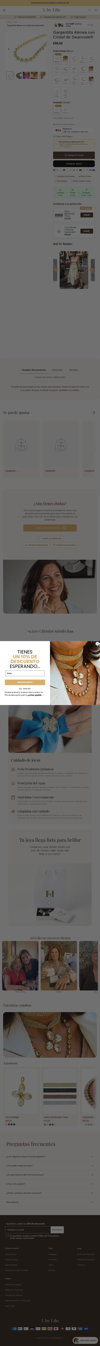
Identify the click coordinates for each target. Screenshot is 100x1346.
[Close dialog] (97, 643)
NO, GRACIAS (25, 689)
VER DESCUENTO (24, 682)
